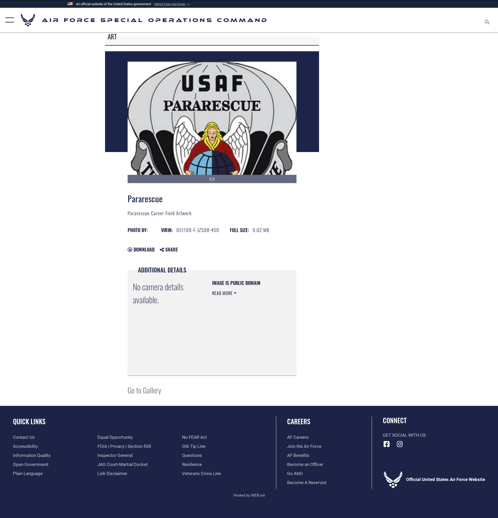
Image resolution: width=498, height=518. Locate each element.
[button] (172, 4)
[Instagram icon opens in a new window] (400, 444)
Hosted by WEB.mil (249, 495)
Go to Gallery (144, 389)
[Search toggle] (488, 20)
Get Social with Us (404, 435)
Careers (298, 421)
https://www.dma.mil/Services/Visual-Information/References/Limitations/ (243, 358)
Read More (223, 293)
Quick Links (29, 421)
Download (143, 249)
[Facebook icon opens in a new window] (387, 444)
